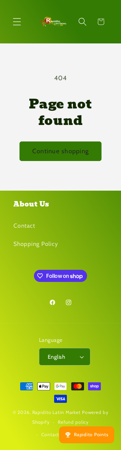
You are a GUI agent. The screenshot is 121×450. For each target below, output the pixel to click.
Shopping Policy (35, 243)
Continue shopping (60, 151)
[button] (17, 21)
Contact (24, 225)
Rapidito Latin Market (56, 412)
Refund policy (73, 422)
